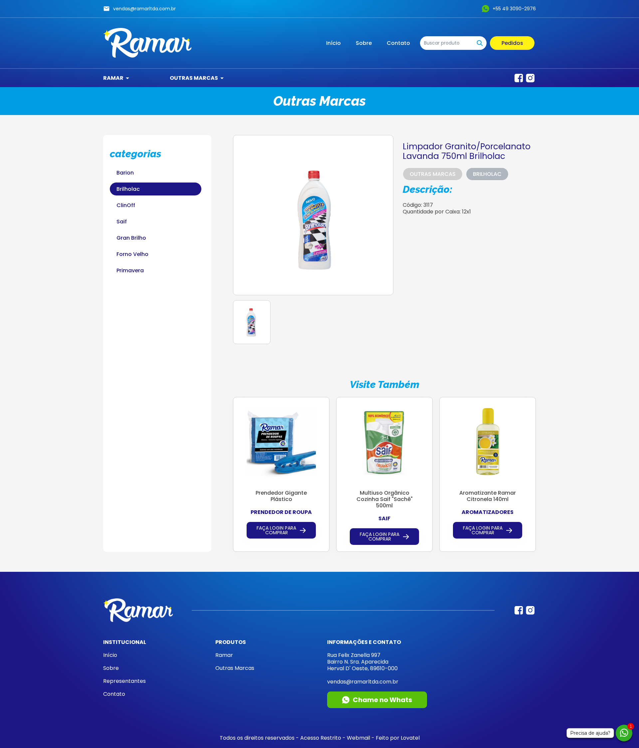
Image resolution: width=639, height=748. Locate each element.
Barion (125, 173)
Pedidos (512, 43)
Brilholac (128, 189)
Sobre (364, 43)
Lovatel (410, 738)
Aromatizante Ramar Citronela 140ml (487, 496)
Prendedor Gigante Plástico (281, 496)
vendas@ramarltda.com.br (144, 8)
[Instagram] (530, 78)
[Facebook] (519, 78)
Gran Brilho (131, 238)
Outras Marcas (194, 78)
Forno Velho (132, 254)
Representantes (124, 681)
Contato (398, 43)
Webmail (358, 738)
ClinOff (125, 205)
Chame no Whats (382, 699)
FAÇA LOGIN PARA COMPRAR (276, 530)
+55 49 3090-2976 (514, 8)
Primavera (130, 270)
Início (333, 43)
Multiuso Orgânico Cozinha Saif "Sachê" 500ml (384, 499)
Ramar (113, 78)
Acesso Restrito (320, 738)
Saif (121, 221)
